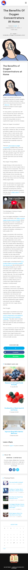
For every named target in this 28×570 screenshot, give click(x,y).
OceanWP (14, 568)
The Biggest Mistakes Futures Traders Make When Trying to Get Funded (16, 506)
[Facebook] (10, 469)
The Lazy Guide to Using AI (16, 482)
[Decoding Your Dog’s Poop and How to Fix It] (5, 498)
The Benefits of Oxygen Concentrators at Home (14, 35)
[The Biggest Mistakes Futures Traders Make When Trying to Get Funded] (5, 506)
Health (15, 26)
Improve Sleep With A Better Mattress (14, 432)
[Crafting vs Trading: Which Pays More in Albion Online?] (5, 490)
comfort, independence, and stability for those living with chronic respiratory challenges (13, 317)
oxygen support (15, 192)
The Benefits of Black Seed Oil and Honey (14, 409)
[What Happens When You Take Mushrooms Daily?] (5, 514)
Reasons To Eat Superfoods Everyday (14, 383)
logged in (11, 445)
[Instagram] (14, 469)
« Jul (4, 548)
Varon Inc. (7, 104)
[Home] (10, 33)
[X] (17, 469)
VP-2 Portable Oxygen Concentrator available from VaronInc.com (13, 263)
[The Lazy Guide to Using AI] (5, 483)
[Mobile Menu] (26, 2)
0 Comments (19, 484)
